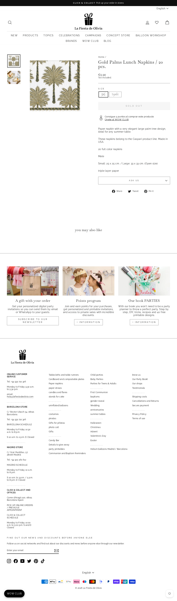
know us (136, 375)
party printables (57, 449)
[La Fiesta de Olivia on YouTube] (22, 561)
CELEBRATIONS (69, 35)
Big (103, 94)
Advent (93, 431)
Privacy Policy (139, 414)
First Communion (99, 392)
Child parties (96, 375)
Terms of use (138, 418)
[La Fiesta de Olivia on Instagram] (9, 561)
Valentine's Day (98, 436)
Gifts (51, 431)
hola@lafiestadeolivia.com (20, 396)
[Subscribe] (56, 551)
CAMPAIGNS (93, 35)
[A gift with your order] (33, 281)
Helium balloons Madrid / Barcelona (108, 449)
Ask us (134, 180)
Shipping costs (139, 396)
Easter (93, 440)
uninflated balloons (58, 405)
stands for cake (56, 396)
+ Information (144, 322)
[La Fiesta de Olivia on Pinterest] (36, 561)
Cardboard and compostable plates (66, 379)
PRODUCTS (30, 35)
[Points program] (88, 281)
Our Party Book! (140, 379)
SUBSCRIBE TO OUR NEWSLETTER (33, 320)
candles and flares (58, 392)
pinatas (52, 418)
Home (101, 57)
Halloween (95, 423)
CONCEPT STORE (118, 35)
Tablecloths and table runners (64, 375)
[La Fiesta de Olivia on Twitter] (29, 561)
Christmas (95, 427)
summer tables (98, 414)
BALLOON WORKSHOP (151, 35)
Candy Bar (54, 440)
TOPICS (48, 35)
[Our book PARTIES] (144, 281)
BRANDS (71, 41)
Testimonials (138, 388)
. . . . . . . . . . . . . (55, 401)
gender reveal (97, 401)
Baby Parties (96, 379)
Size (101, 89)
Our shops (137, 383)
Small (115, 94)
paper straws (55, 388)
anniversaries (97, 410)
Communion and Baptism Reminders (67, 453)
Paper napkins (56, 383)
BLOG (107, 41)
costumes (54, 414)
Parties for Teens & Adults (103, 383)
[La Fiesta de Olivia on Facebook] (16, 561)
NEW (14, 35)
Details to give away (59, 445)
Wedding (94, 405)
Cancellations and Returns (145, 401)
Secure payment (140, 405)
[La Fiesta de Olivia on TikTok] (43, 561)
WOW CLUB (90, 41)
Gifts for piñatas (57, 423)
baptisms (95, 396)
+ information (88, 322)
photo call (54, 427)
